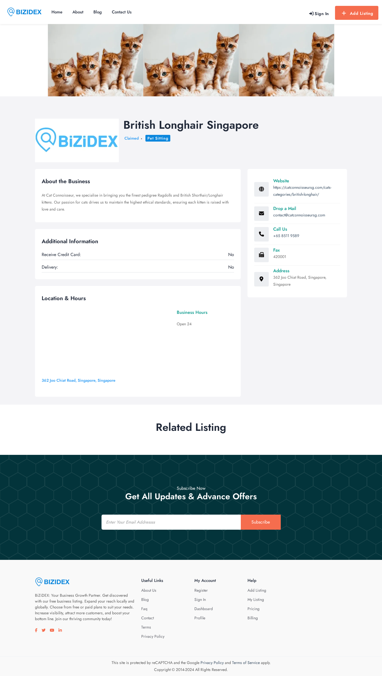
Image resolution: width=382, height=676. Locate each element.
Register (201, 590)
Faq (144, 608)
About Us (148, 590)
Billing (252, 618)
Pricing (253, 608)
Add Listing (361, 13)
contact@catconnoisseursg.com (299, 215)
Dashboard (203, 608)
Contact (147, 618)
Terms (146, 627)
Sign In (200, 599)
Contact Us (121, 12)
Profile (199, 618)
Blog (97, 12)
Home (56, 12)
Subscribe (260, 522)
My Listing (255, 599)
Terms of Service (246, 662)
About (77, 12)
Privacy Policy (152, 636)
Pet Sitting (157, 138)
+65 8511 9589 (286, 235)
